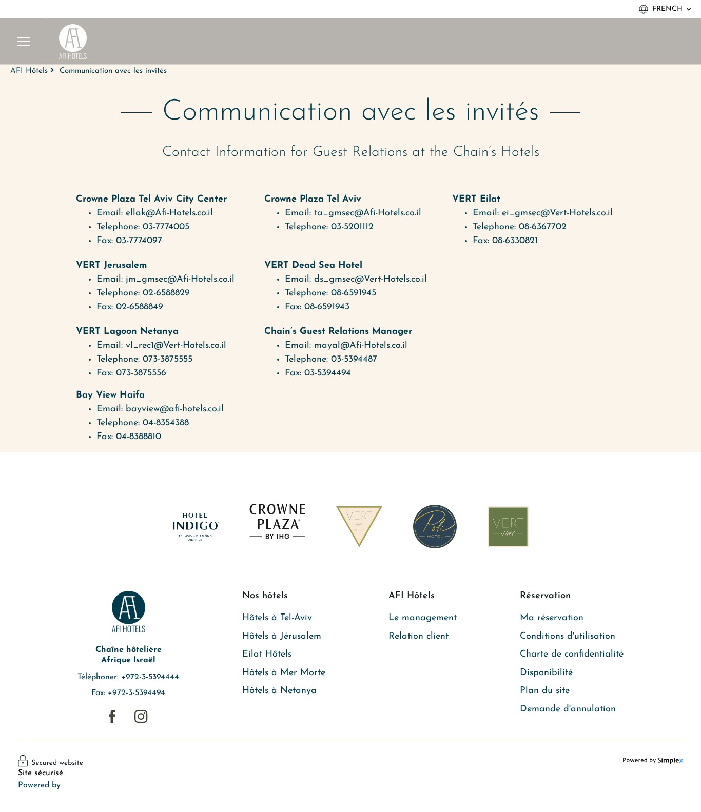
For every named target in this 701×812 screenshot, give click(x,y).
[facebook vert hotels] (112, 716)
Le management (422, 618)
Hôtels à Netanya (279, 691)
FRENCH (667, 9)
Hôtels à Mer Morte (283, 673)
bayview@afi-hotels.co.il (175, 409)
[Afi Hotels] (73, 41)
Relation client (418, 636)
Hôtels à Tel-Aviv (277, 618)
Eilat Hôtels (266, 654)
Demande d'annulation (568, 709)
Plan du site (545, 691)
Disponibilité (546, 673)
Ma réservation (551, 618)
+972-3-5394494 (136, 693)
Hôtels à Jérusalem (281, 636)
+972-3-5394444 (150, 677)
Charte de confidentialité (572, 654)
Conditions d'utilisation (567, 636)
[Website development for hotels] (653, 760)
